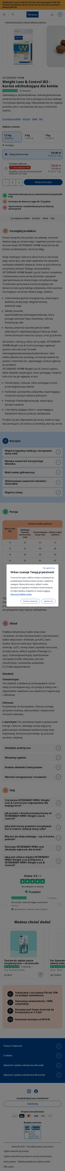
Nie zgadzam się (49, 568)
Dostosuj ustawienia (30, 601)
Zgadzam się (48, 601)
